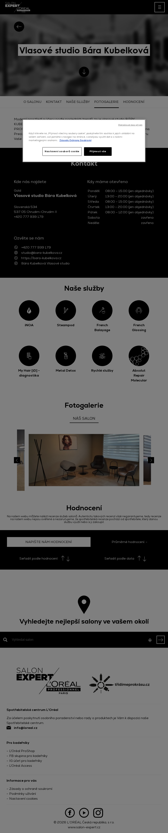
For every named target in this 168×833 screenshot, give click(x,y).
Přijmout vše (98, 151)
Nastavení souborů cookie (62, 151)
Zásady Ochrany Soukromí (75, 140)
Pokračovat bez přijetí (130, 125)
